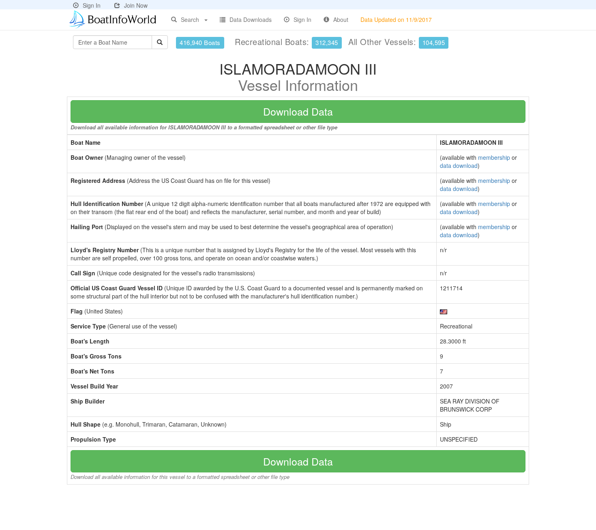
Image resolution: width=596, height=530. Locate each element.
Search (190, 19)
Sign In (92, 5)
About (340, 19)
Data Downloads (250, 19)
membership (494, 157)
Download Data (298, 111)
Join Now (136, 5)
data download (459, 165)
